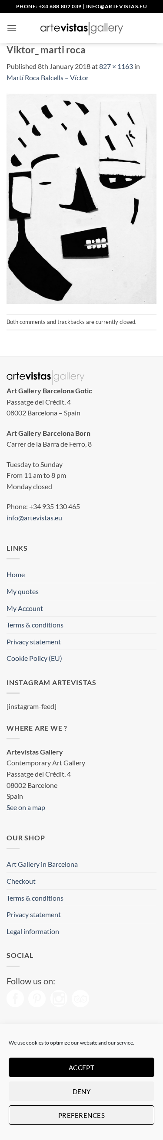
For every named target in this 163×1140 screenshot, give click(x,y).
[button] (12, 28)
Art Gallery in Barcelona (42, 864)
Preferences (81, 1115)
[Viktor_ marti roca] (81, 197)
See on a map (26, 807)
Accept (82, 1067)
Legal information (33, 931)
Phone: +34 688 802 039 (49, 6)
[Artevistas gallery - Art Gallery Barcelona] (81, 28)
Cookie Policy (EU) (34, 658)
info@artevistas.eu (116, 6)
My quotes (23, 591)
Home (16, 574)
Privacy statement (34, 641)
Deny (82, 1091)
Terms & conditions (35, 625)
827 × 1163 (116, 66)
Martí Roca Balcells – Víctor (48, 77)
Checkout (21, 881)
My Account (25, 608)
